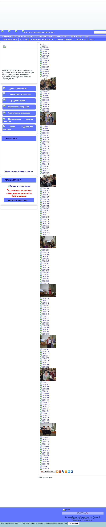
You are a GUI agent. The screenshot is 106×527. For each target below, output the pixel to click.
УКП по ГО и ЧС (64, 40)
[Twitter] (68, 471)
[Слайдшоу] (44, 45)
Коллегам (76, 37)
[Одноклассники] (66, 471)
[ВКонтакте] (71, 471)
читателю (61, 37)
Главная (7, 37)
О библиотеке (44, 37)
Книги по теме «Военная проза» (19, 171)
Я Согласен (73, 523)
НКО (92, 40)
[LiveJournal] (63, 471)
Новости (81, 40)
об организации (24, 37)
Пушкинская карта (42, 40)
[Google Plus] (60, 471)
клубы (24, 40)
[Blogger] (57, 471)
